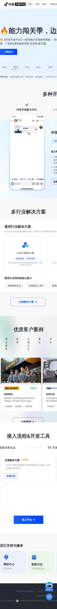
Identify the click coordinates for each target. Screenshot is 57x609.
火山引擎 (50, 563)
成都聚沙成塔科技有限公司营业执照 (33, 572)
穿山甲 (40, 563)
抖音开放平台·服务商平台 (25, 563)
